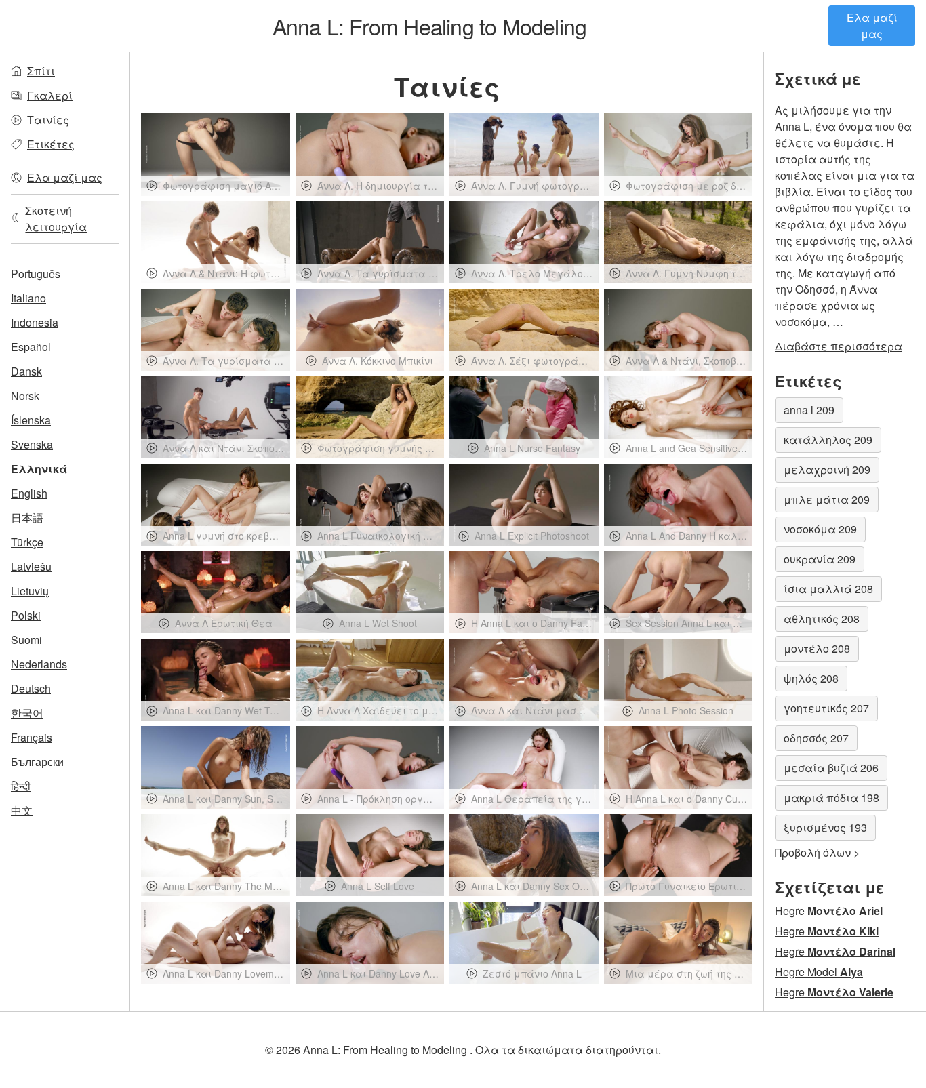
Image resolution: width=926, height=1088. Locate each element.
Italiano (28, 298)
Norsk (25, 395)
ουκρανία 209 (819, 559)
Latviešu (31, 566)
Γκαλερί (50, 95)
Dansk (26, 371)
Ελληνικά (39, 469)
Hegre (829, 911)
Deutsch (31, 688)
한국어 (27, 713)
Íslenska (31, 420)
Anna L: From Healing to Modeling (429, 25)
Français (31, 737)
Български (37, 761)
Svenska (32, 444)
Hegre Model (819, 972)
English (29, 493)
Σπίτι (41, 71)
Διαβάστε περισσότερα (838, 346)
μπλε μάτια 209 (827, 499)
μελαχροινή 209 (827, 469)
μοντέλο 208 (817, 648)
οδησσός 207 (816, 738)
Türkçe (27, 542)
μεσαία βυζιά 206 (831, 767)
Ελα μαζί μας (872, 25)
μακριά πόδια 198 (831, 797)
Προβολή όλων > (817, 852)
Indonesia (34, 322)
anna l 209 (809, 410)
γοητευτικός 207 (826, 708)
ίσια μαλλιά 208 (828, 589)
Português (35, 273)
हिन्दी (21, 786)
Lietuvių (30, 591)
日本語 (27, 517)
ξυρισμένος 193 (825, 827)
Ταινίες (48, 119)
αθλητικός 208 (822, 618)
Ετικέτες (51, 144)
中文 (22, 810)
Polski (26, 615)
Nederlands (39, 664)
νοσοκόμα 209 (820, 529)
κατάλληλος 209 (828, 439)
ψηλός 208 (811, 678)
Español (31, 347)
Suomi (26, 639)
